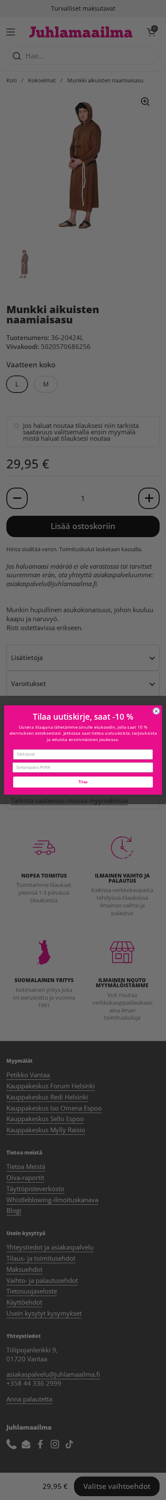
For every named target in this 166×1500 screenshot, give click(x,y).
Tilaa (83, 782)
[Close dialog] (156, 711)
